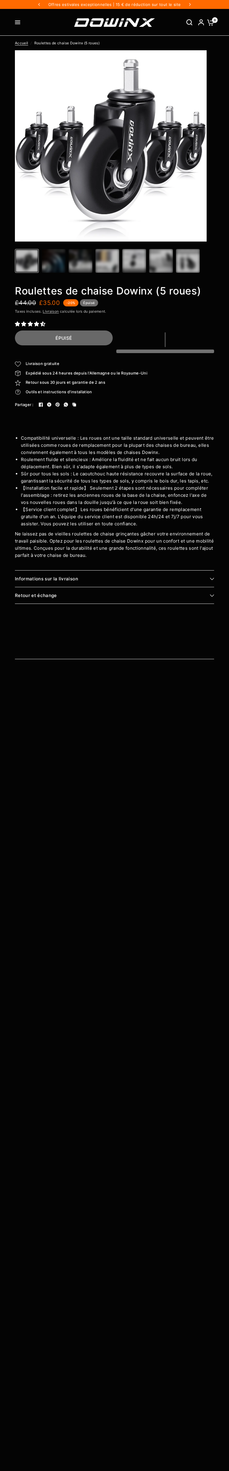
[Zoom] (198, 58)
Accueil (21, 43)
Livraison (51, 311)
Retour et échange (36, 595)
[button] (31, 324)
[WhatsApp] (65, 404)
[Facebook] (40, 404)
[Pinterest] (57, 404)
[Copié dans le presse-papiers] (74, 404)
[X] (49, 404)
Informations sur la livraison (46, 579)
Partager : (24, 405)
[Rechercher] (189, 22)
